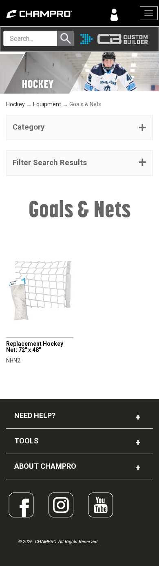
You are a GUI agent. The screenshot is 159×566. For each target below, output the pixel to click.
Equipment (47, 104)
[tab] (79, 127)
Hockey (15, 104)
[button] (79, 127)
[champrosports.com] (39, 14)
